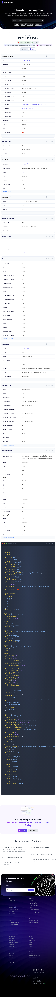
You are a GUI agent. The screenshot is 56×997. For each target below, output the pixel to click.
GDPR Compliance (36, 978)
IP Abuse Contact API (13, 909)
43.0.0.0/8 (19, 33)
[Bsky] (43, 970)
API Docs (31, 936)
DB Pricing (11, 955)
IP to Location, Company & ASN (36, 924)
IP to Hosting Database (35, 911)
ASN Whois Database (14, 931)
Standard (31, 900)
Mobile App (11, 946)
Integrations (32, 940)
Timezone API (12, 911)
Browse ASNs (12, 940)
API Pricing (11, 953)
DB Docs (31, 938)
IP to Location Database (15, 922)
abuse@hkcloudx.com (13, 702)
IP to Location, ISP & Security (35, 930)
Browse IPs (11, 938)
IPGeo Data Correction (34, 959)
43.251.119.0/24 (35, 33)
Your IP (16, 24)
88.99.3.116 (38, 24)
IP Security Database (34, 909)
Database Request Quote (34, 955)
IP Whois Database (14, 930)
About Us (11, 957)
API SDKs (31, 946)
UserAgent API (12, 915)
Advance (10, 920)
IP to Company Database (15, 926)
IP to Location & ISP (33, 920)
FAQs (30, 948)
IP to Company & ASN (34, 922)
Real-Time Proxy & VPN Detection (14, 906)
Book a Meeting (32, 957)
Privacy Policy (35, 977)
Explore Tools (33, 830)
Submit (31, 890)
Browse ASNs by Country (14, 942)
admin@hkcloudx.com (14, 704)
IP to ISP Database (34, 905)
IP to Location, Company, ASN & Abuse (38, 926)
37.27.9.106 (30, 24)
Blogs (30, 942)
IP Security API (12, 902)
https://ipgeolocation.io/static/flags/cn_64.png (33, 586)
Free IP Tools (11, 944)
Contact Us (31, 953)
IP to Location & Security (34, 928)
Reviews (10, 963)
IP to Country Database (35, 902)
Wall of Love (11, 961)
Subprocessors (32, 961)
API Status (11, 959)
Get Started (22, 830)
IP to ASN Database (14, 924)
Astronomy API (12, 913)
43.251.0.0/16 (26, 33)
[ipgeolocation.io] (7, 2)
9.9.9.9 (22, 24)
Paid (33, 49)
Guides (30, 944)
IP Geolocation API (13, 900)
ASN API (10, 904)
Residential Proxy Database (36, 912)
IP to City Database (34, 903)
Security (30, 907)
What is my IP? (12, 936)
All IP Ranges (11, 33)
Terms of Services (36, 980)
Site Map (31, 963)
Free (25, 49)
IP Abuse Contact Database (16, 928)
